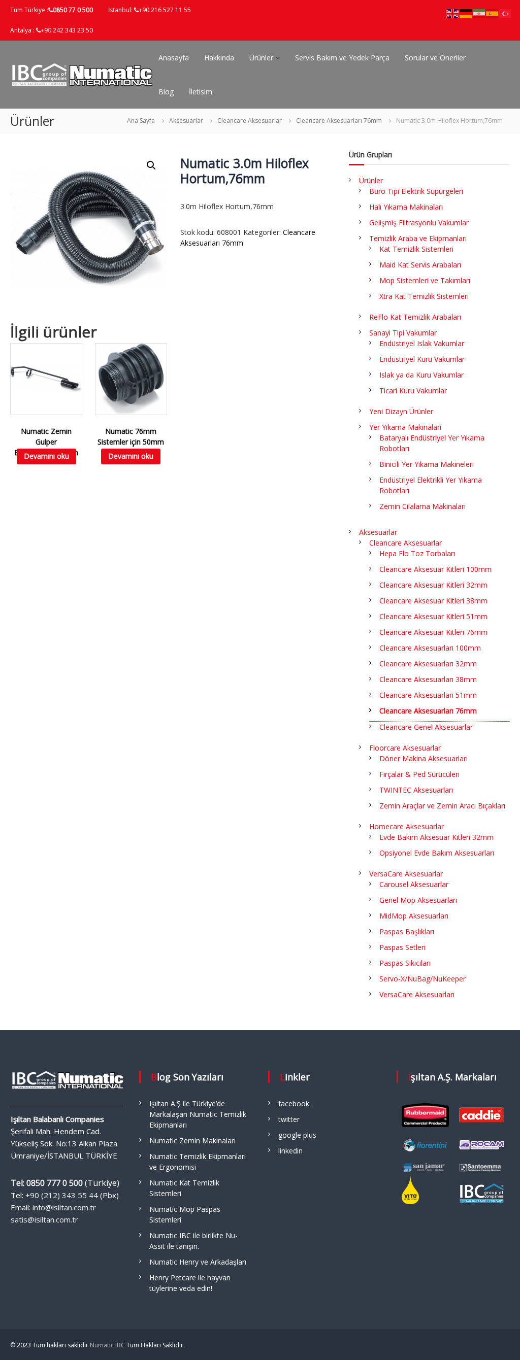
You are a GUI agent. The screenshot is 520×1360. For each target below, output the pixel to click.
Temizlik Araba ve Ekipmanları (418, 238)
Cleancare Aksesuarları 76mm (339, 120)
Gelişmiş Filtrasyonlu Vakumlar (419, 222)
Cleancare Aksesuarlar (249, 120)
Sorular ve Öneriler (435, 57)
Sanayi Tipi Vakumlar (403, 332)
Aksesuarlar (186, 120)
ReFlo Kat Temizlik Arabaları (415, 317)
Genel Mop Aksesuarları (418, 900)
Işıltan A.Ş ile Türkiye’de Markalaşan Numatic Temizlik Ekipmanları (197, 1114)
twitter (289, 1119)
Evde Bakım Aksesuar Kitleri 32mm (436, 837)
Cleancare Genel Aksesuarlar (426, 727)
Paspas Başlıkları (406, 931)
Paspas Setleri (402, 947)
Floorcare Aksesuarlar (405, 748)
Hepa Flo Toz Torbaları (417, 553)
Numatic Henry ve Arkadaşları (197, 1262)
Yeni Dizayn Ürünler (401, 411)
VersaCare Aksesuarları (416, 994)
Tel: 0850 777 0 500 (47, 1182)
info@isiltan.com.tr (64, 1207)
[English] (453, 13)
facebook (293, 1103)
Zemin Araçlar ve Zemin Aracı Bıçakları (442, 805)
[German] (466, 13)
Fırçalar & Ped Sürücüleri (419, 774)
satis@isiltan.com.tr (44, 1219)
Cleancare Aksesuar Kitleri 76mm (433, 632)
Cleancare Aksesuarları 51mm (428, 695)
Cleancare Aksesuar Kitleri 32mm (433, 585)
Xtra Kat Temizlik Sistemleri (424, 296)
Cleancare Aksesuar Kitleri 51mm (433, 616)
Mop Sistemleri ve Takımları (424, 280)
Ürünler (261, 57)
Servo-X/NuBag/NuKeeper (422, 978)
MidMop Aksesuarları (413, 916)
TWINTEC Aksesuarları (416, 790)
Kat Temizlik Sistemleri (416, 249)
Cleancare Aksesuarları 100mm (430, 648)
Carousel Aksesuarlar (413, 884)
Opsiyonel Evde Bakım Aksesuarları (436, 853)
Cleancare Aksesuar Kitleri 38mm (433, 600)
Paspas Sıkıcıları (405, 963)
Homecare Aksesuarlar (406, 826)
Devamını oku (46, 456)
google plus (297, 1135)
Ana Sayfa (141, 120)
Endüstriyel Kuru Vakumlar (422, 359)
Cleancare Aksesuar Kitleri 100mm (435, 569)
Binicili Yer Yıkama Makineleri (426, 464)
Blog (166, 91)
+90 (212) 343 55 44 (61, 1195)
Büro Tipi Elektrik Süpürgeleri (416, 191)
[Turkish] (505, 13)
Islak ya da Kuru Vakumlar (421, 375)
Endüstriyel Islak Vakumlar (421, 343)
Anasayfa (173, 57)
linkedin (290, 1150)
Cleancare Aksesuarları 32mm (428, 663)
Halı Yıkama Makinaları (406, 207)
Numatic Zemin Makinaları (192, 1140)
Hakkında (219, 57)
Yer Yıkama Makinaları (405, 427)
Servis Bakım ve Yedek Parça (342, 57)
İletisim (200, 91)
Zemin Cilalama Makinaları (422, 506)
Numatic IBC (107, 1345)
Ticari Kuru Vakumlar (413, 390)
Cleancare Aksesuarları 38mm (428, 679)
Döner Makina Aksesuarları (423, 758)
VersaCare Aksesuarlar (406, 873)
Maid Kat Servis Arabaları (420, 264)
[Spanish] (492, 13)
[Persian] (479, 13)
